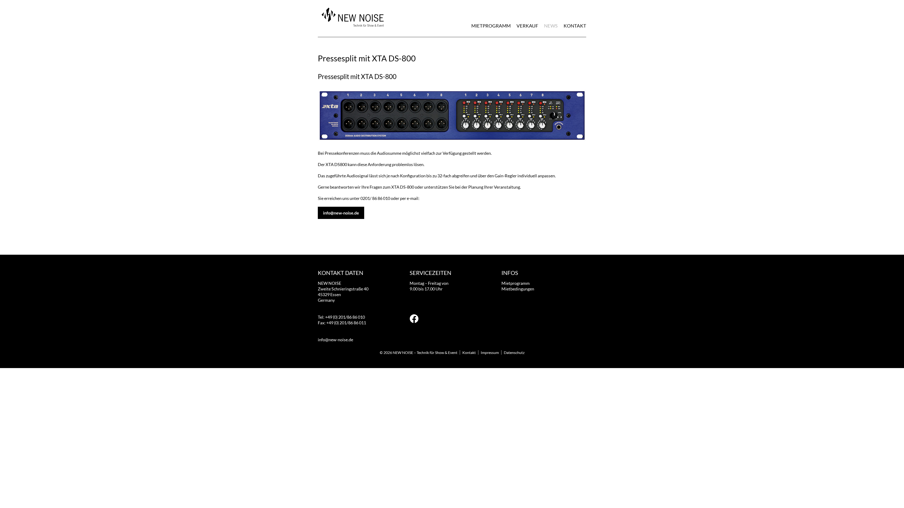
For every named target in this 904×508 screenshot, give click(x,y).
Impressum (490, 352)
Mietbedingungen (517, 288)
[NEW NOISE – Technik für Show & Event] (352, 29)
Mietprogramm (491, 25)
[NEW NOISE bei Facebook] (414, 319)
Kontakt (575, 25)
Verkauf (527, 25)
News (551, 25)
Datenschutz (514, 352)
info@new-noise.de (341, 212)
